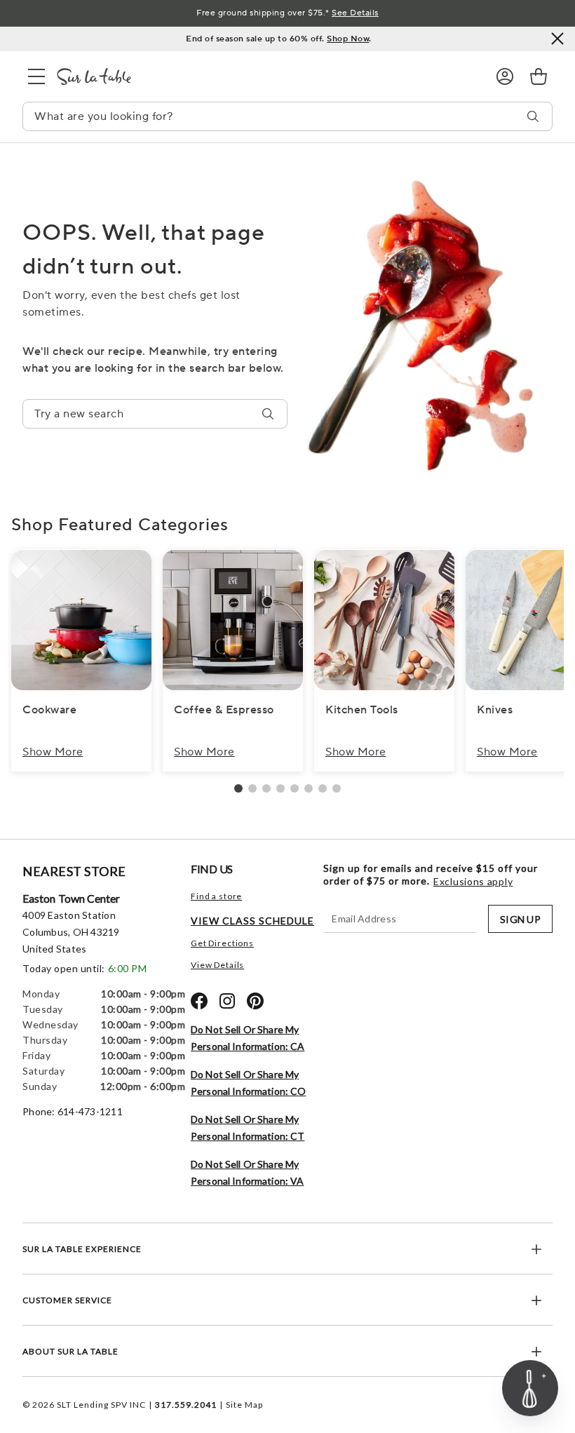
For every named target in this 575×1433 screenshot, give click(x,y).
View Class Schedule (252, 921)
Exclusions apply (473, 881)
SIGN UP (520, 919)
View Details (217, 965)
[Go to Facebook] (199, 1001)
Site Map (244, 1404)
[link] (539, 76)
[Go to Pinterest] (255, 1001)
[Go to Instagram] (227, 1001)
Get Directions (222, 943)
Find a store (216, 896)
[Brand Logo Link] (265, 76)
